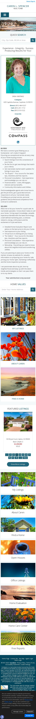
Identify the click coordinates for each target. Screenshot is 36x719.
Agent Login (29, 658)
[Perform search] (33, 40)
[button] (2, 717)
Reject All (30, 711)
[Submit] (33, 290)
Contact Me (14, 658)
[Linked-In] (18, 142)
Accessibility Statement (12, 664)
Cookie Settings (25, 664)
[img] (18, 314)
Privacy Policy (21, 663)
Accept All (29, 715)
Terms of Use (30, 663)
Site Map (21, 658)
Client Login (18, 660)
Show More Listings (18, 464)
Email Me (18, 114)
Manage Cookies (18, 711)
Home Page (5, 658)
